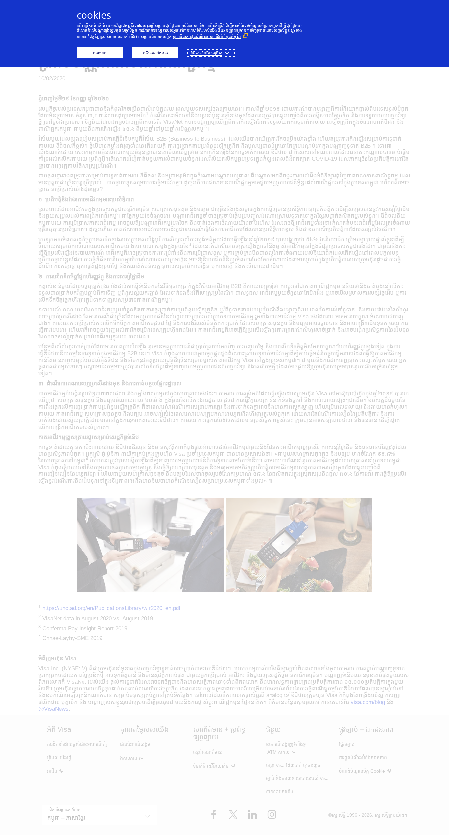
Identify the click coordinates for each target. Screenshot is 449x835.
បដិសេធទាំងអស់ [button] (155, 53)
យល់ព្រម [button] (99, 53)
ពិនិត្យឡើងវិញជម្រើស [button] (206, 53)
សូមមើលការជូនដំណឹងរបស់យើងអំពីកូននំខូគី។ (207, 36)
